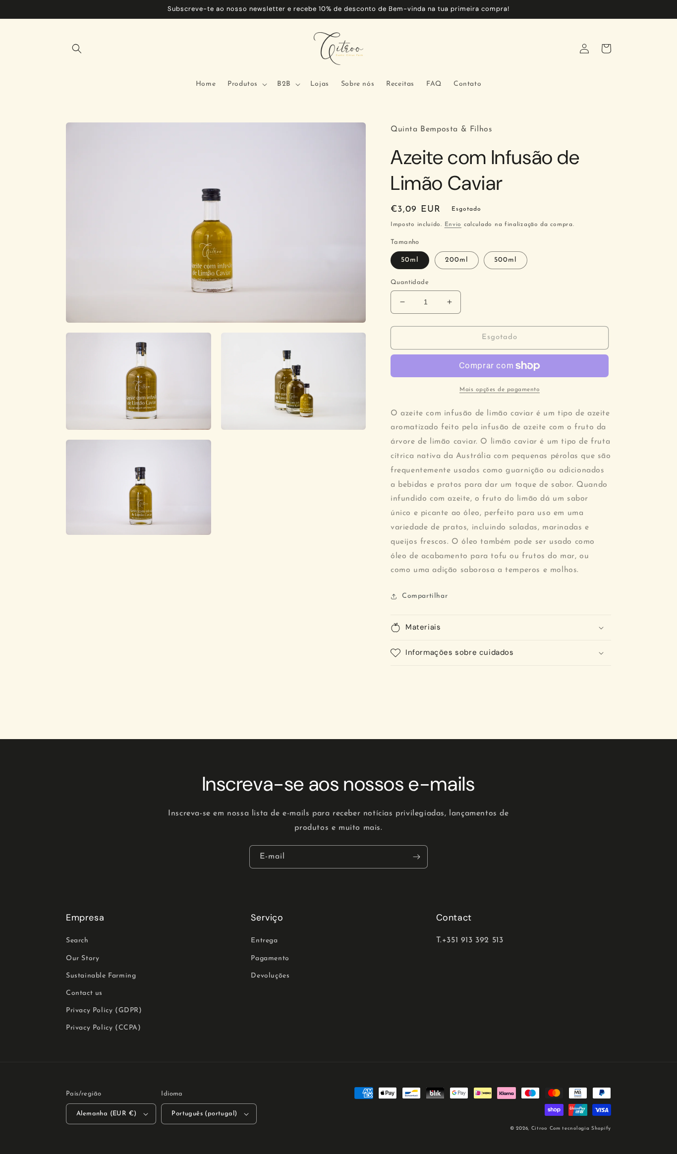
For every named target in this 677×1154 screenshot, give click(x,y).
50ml (410, 260)
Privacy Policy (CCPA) (103, 1028)
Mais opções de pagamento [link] (499, 390)
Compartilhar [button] (425, 596)
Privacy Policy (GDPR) (104, 1010)
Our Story (82, 958)
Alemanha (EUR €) (106, 1113)
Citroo (539, 1128)
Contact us (84, 993)
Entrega (264, 940)
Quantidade (410, 282)
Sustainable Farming (101, 976)
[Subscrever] (416, 856)
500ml (505, 260)
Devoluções (270, 976)
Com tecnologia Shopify (580, 1128)
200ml (456, 260)
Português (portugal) (204, 1113)
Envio (453, 225)
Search (77, 940)
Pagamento (270, 958)
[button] (77, 48)
